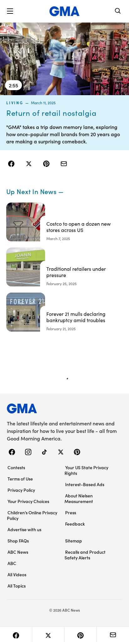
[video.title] (64, 59)
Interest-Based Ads (84, 484)
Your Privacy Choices (28, 501)
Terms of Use (20, 478)
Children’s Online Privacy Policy (32, 515)
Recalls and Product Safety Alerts (85, 555)
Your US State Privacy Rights (86, 470)
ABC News (18, 552)
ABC (12, 563)
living (14, 102)
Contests (16, 467)
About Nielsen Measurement (78, 498)
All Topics (17, 586)
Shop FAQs (18, 540)
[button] (10, 11)
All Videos (17, 574)
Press (70, 512)
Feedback (75, 524)
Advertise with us (24, 529)
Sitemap (73, 540)
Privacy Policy (21, 490)
